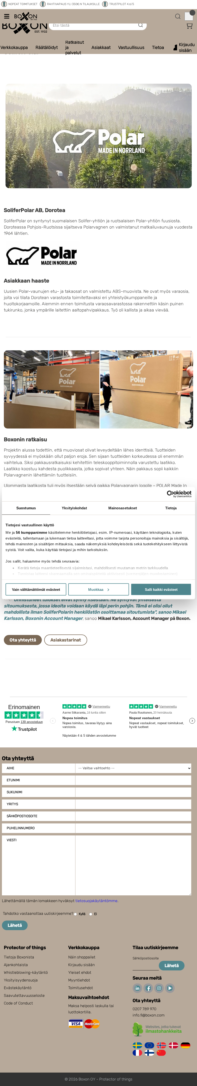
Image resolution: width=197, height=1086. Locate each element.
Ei (95, 914)
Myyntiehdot (79, 980)
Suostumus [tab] (26, 508)
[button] (189, 25)
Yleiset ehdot (79, 972)
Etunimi (13, 780)
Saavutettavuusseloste (24, 995)
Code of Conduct (18, 1003)
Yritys (12, 804)
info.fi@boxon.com (149, 1015)
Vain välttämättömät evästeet (36, 589)
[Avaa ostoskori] (189, 16)
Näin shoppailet (81, 957)
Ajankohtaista (16, 965)
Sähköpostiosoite (22, 816)
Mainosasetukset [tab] (122, 508)
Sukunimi (14, 792)
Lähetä (15, 925)
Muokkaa (95, 589)
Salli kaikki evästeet (161, 589)
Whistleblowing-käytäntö (26, 972)
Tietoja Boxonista (19, 957)
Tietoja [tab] (171, 508)
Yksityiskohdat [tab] (74, 508)
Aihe (10, 768)
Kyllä (82, 914)
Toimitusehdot (80, 988)
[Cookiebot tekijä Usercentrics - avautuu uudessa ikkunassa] (170, 494)
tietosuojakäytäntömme (96, 900)
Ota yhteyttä (23, 640)
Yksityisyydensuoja (21, 980)
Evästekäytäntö (17, 988)
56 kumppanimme (31, 532)
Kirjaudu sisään (81, 965)
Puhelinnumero (21, 828)
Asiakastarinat (65, 640)
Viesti (12, 840)
